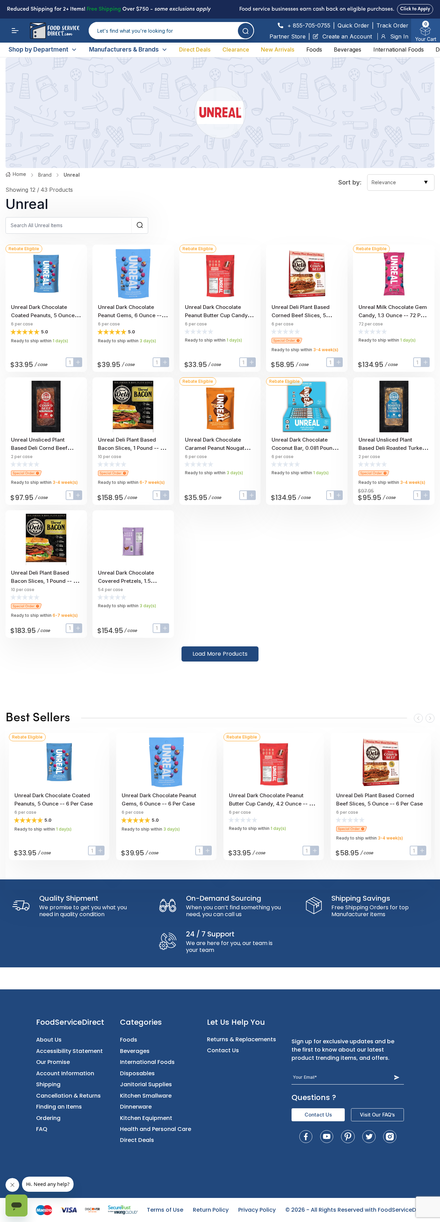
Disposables (137, 1073)
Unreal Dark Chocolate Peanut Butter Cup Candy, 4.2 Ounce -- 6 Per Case (217, 315)
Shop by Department (38, 49)
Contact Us (223, 1050)
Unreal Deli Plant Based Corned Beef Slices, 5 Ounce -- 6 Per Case (301, 315)
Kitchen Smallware (146, 1096)
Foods (314, 49)
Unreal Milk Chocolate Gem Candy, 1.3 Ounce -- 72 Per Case (393, 315)
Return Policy (211, 1210)
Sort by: (350, 182)
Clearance (235, 49)
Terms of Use (165, 1210)
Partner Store (288, 36)
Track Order (392, 25)
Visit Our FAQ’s (377, 1115)
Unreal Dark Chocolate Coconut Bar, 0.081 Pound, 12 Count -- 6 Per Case (305, 447)
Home (19, 174)
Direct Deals (194, 49)
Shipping (48, 1084)
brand (45, 175)
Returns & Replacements (241, 1039)
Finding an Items (59, 1107)
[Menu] (15, 30)
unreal (72, 175)
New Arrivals (277, 49)
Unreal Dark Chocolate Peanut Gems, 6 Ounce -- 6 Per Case (132, 315)
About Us (49, 1040)
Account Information (65, 1073)
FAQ (41, 1129)
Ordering (48, 1118)
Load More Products (220, 654)
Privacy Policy (257, 1210)
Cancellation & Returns (68, 1096)
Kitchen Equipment (146, 1118)
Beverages (347, 49)
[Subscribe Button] (396, 1077)
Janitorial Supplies (146, 1084)
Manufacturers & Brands (124, 49)
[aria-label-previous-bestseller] (418, 718)
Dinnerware (136, 1107)
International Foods (398, 49)
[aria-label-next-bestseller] (430, 718)
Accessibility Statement (69, 1051)
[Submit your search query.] (245, 30)
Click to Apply (415, 9)
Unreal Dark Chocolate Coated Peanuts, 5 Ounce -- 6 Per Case (46, 315)
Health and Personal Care (155, 1129)
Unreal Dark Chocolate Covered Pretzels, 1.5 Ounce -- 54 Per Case (126, 580)
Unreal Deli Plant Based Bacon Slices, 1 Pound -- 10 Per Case (132, 447)
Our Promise (53, 1062)
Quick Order (353, 25)
